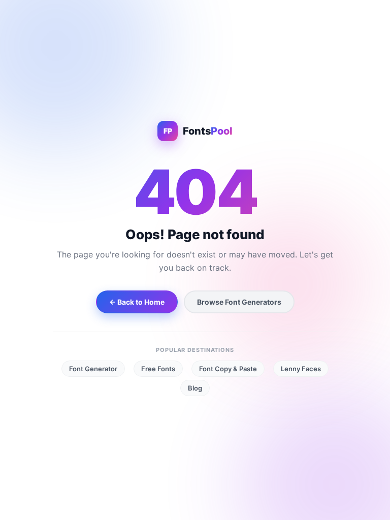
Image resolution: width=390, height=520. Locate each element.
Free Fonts (158, 369)
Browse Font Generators (239, 302)
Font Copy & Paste (228, 369)
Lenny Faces (301, 369)
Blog (195, 388)
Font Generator (93, 369)
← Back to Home (137, 302)
